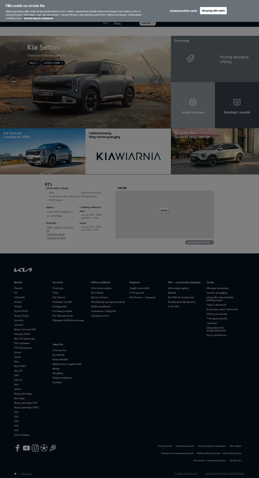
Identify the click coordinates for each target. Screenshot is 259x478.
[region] (129, 11)
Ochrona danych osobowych (39, 18)
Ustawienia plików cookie (183, 10)
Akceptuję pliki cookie (213, 10)
